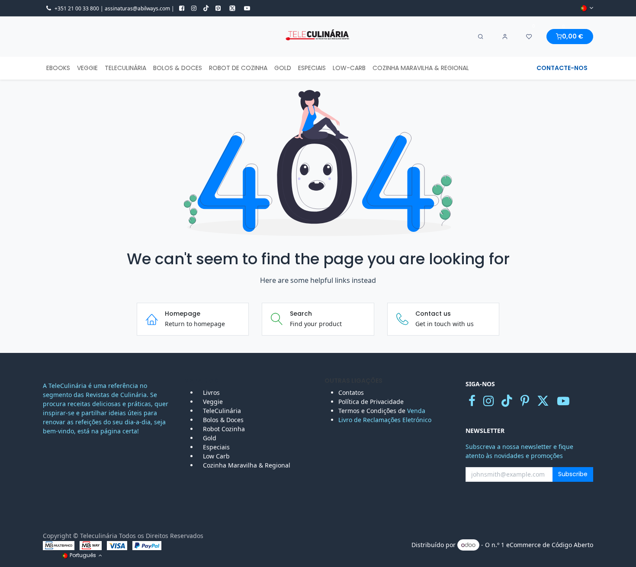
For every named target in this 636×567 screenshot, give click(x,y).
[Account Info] (505, 37)
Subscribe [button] (573, 474)
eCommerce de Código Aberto (549, 545)
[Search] (481, 37)
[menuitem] (58, 68)
